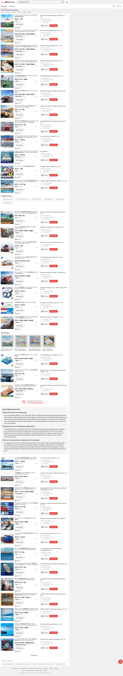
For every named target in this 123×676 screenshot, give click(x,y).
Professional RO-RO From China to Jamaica (27, 533)
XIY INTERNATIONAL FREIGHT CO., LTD (51, 257)
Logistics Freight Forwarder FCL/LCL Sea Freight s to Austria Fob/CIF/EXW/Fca (26, 151)
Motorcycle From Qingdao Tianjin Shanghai (25, 227)
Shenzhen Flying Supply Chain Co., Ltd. (51, 30)
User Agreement (30, 670)
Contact (45, 670)
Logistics (28, 12)
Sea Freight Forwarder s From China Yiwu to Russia (26, 257)
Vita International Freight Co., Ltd (49, 136)
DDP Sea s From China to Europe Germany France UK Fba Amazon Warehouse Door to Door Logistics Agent (25, 579)
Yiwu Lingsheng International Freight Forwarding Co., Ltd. (50, 549)
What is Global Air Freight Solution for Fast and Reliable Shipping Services (7, 349)
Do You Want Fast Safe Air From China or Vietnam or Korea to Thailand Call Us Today (27, 181)
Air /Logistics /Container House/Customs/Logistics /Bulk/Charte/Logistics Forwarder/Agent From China (25, 473)
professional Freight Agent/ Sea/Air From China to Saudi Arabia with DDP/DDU (26, 639)
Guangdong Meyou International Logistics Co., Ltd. (53, 122)
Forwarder (19, 12)
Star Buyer (45, 668)
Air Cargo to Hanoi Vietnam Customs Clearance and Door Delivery (26, 288)
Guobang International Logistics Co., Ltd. (51, 76)
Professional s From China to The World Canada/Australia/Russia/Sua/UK (26, 458)
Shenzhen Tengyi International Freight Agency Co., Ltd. (53, 504)
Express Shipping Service (8, 664)
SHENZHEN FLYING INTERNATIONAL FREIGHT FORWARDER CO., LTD (53, 489)
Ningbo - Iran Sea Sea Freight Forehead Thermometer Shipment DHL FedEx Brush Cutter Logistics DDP (26, 609)
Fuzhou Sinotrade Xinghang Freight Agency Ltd (53, 564)
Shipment (13, 12)
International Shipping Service (23, 664)
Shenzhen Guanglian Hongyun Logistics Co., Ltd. (52, 16)
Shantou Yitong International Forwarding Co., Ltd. (53, 212)
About (23, 670)
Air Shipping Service (56, 199)
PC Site (51, 668)
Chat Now (45, 25)
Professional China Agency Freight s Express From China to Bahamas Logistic (25, 488)
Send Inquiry (19, 24)
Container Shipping (15, 199)
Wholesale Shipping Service (41, 199)
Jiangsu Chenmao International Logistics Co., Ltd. (53, 594)
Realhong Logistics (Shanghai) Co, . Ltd (51, 317)
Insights (56, 668)
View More (34, 655)
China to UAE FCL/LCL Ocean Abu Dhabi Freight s (27, 272)
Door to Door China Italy (25, 166)
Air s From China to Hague (25, 302)
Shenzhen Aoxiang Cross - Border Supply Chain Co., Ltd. (53, 288)
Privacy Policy (38, 670)
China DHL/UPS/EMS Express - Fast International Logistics (26, 106)
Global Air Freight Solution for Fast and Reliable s (26, 15)
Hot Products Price (23, 668)
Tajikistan (8, 12)
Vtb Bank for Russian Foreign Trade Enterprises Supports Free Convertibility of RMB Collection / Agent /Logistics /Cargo (26, 61)
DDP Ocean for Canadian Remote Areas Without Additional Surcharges (26, 549)
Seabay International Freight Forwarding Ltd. (53, 91)
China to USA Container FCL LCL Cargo (26, 91)
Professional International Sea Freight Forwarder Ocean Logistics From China (26, 136)
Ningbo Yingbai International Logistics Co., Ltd (53, 181)
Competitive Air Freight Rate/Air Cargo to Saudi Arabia (26, 503)
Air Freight (4, 199)
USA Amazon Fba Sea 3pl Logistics (25, 518)
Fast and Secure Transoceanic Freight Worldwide (26, 370)
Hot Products (14, 668)
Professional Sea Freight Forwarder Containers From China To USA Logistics (26, 564)
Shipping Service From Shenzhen (46, 664)
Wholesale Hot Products (36, 668)
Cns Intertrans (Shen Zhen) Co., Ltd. (50, 533)
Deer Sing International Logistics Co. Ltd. (52, 242)
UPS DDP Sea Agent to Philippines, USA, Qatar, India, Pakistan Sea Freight (27, 121)
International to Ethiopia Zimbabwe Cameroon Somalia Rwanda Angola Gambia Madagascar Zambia (26, 624)
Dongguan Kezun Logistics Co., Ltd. (50, 166)
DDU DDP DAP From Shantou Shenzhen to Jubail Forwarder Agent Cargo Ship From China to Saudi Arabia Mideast (26, 212)
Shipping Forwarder (60, 664)
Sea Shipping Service (7, 202)
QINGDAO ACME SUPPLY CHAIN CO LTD (51, 227)
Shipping (34, 664)
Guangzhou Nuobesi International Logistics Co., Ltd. (53, 386)
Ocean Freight (27, 199)
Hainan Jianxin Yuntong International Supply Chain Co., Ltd (53, 371)
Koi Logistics (44, 151)
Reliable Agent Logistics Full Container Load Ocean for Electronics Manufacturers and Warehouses (26, 317)
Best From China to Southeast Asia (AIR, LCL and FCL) (26, 76)
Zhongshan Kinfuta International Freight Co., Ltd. (53, 579)
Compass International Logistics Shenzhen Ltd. (53, 473)
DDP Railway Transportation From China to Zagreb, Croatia (26, 242)
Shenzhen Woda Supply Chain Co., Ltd (51, 624)
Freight (24, 12)
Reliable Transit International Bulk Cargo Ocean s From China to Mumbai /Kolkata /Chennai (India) (26, 594)
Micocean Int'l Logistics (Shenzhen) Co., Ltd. (52, 639)
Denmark (2, 12)
